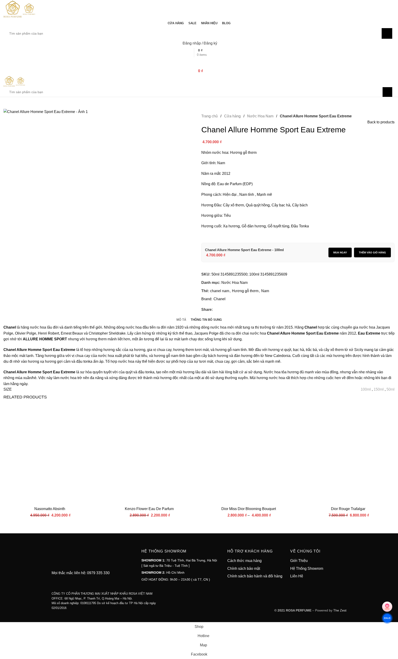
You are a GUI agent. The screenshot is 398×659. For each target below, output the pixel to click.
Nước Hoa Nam (260, 116)
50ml (390, 389)
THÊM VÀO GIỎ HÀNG (372, 252)
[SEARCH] (387, 33)
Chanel (219, 299)
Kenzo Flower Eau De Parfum (149, 509)
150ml (379, 389)
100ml (366, 389)
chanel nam (219, 291)
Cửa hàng (233, 116)
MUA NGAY (340, 252)
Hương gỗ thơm (245, 291)
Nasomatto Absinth (49, 509)
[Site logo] (13, 9)
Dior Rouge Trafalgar (348, 509)
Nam (265, 291)
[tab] (181, 319)
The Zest (339, 610)
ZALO (387, 618)
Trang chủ (210, 116)
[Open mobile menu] (199, 61)
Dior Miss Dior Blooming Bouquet (248, 509)
